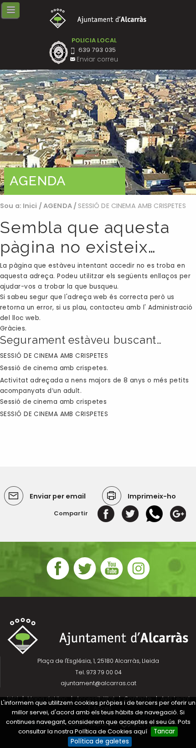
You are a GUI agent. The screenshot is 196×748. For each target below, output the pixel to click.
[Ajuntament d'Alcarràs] (98, 18)
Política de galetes (100, 741)
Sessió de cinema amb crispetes (53, 401)
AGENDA (57, 205)
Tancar (164, 731)
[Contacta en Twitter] (85, 578)
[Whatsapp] (154, 513)
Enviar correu (97, 59)
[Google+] (178, 513)
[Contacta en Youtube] (111, 578)
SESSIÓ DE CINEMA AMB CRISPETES (54, 355)
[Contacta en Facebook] (58, 578)
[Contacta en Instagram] (138, 578)
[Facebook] (106, 513)
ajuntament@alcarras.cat (98, 683)
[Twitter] (130, 513)
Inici (30, 205)
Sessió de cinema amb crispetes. (54, 368)
